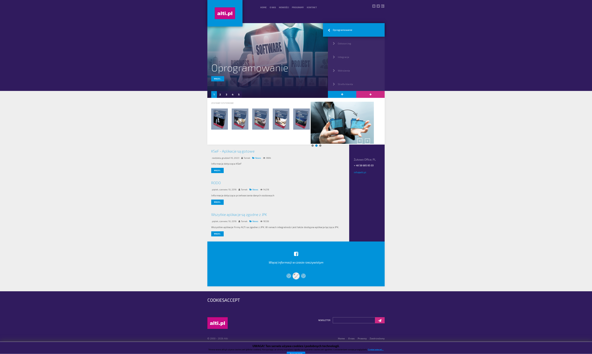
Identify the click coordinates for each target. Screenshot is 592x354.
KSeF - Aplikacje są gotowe (233, 151)
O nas (351, 338)
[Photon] (217, 322)
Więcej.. (217, 170)
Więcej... (217, 79)
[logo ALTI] (225, 13)
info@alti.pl (360, 172)
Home (341, 338)
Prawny (362, 338)
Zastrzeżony (377, 338)
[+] (219, 119)
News (258, 158)
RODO (216, 182)
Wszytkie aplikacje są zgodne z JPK (239, 214)
